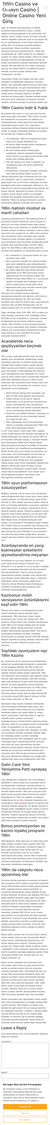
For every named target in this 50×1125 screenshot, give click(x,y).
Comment (6, 1041)
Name (4, 1072)
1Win (22, 800)
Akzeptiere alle (25, 1107)
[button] (46, 8)
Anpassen (25, 1113)
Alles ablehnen (25, 1120)
